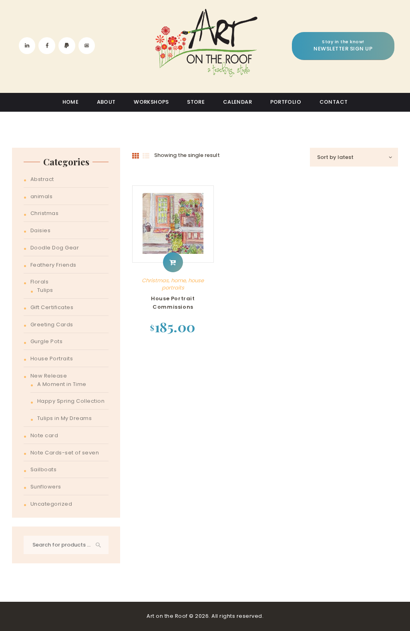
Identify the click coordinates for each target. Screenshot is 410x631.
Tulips (45, 290)
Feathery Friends (53, 265)
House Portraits (51, 358)
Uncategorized (51, 504)
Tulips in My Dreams (64, 418)
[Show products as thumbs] (135, 156)
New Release (48, 376)
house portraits (183, 284)
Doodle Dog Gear (54, 247)
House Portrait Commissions (173, 303)
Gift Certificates (52, 307)
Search (98, 545)
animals (41, 196)
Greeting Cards (51, 324)
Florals (39, 281)
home (178, 280)
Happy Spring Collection (71, 401)
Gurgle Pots (46, 341)
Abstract (42, 179)
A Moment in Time (61, 384)
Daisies (40, 230)
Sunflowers (45, 486)
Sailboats (43, 469)
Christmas (155, 280)
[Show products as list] (146, 156)
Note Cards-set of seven (64, 452)
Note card (44, 435)
